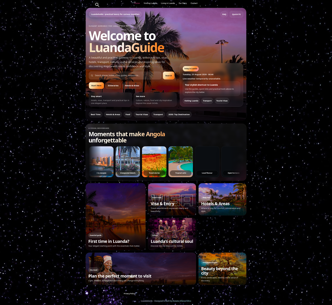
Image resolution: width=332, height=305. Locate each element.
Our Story (183, 3)
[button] (96, 3)
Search (168, 75)
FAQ (224, 14)
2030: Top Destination (179, 114)
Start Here (96, 85)
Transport (207, 100)
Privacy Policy (129, 293)
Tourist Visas (222, 100)
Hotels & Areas (132, 85)
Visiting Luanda (150, 3)
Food (128, 114)
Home (137, 3)
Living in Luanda (168, 3)
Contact (194, 3)
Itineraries (113, 85)
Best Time (96, 114)
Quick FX (236, 14)
